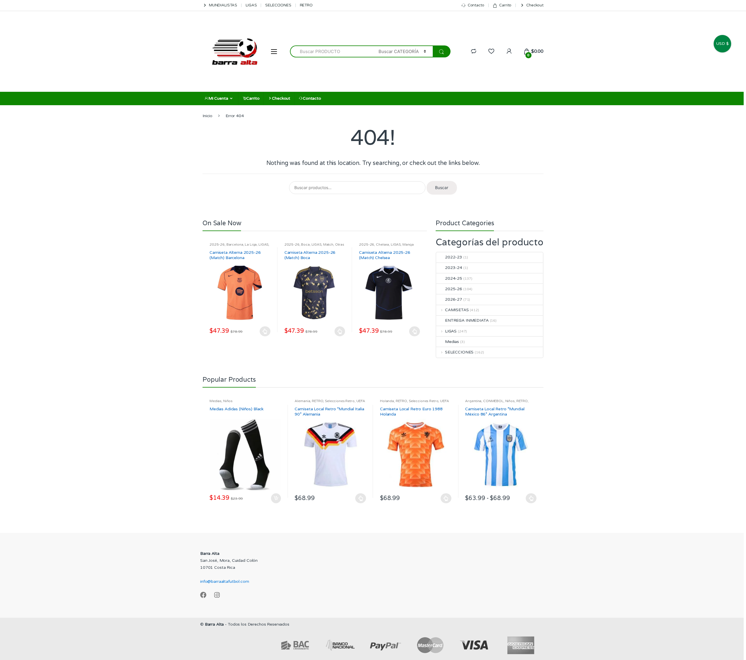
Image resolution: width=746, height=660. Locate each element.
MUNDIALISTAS (223, 5)
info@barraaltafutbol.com (224, 581)
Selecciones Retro (340, 401)
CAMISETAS (457, 309)
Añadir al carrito (275, 498)
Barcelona (234, 244)
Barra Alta (214, 624)
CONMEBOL (493, 401)
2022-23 (453, 257)
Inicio (207, 115)
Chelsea (382, 244)
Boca (305, 244)
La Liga (251, 244)
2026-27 (453, 299)
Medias (452, 341)
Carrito (505, 5)
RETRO (306, 5)
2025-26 (217, 244)
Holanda (387, 401)
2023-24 (453, 267)
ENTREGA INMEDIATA (467, 320)
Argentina (473, 401)
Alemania (302, 401)
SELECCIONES (278, 5)
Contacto (476, 5)
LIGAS (251, 5)
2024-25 (453, 278)
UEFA (360, 401)
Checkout (534, 5)
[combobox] (331, 51)
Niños (228, 401)
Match (328, 244)
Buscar (441, 187)
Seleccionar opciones (265, 331)
